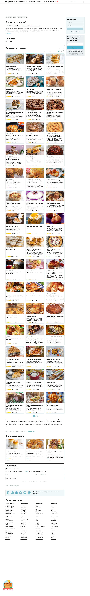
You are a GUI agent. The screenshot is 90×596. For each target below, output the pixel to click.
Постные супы (38, 533)
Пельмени (53, 507)
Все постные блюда (39, 539)
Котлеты (52, 505)
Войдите (27, 471)
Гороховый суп (39, 509)
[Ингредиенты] (75, 25)
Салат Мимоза (23, 510)
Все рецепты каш (24, 539)
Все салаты (23, 513)
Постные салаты (39, 530)
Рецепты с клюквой (9, 510)
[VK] (12, 492)
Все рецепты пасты (54, 526)
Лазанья (52, 521)
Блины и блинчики (9, 520)
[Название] (75, 22)
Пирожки (37, 523)
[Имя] (19, 474)
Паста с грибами (54, 520)
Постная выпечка (39, 534)
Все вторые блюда (54, 513)
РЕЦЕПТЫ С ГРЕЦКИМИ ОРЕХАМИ (52, 133)
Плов (52, 506)
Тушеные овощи (54, 511)
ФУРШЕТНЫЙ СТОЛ (9, 247)
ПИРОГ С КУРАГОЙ (50, 403)
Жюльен (22, 518)
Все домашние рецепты (10, 513)
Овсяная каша (23, 532)
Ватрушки (38, 518)
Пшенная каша (24, 536)
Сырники (7, 519)
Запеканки (7, 523)
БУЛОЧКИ (8, 293)
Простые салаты (24, 505)
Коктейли (53, 530)
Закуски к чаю (23, 524)
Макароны (53, 524)
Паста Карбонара (54, 518)
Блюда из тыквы (8, 511)
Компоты (52, 536)
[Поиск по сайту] (76, 2)
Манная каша (23, 534)
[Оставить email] (75, 44)
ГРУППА (7, 450)
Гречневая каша (24, 530)
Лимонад (52, 534)
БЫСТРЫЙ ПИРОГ (29, 336)
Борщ (37, 506)
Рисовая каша (23, 533)
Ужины (6, 524)
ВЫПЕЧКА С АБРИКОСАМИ (31, 110)
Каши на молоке (24, 537)
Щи (36, 505)
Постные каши (38, 536)
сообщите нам (31, 431)
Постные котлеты (39, 537)
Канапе (22, 520)
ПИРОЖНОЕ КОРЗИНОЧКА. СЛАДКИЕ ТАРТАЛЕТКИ (12, 315)
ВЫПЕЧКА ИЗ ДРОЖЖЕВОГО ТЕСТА (53, 179)
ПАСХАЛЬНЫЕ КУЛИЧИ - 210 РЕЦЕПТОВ (33, 179)
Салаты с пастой (54, 523)
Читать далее (8, 33)
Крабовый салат (24, 511)
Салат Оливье (23, 506)
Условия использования (44, 481)
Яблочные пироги (9, 509)
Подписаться (75, 47)
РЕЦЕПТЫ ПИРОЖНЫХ (50, 270)
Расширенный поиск (75, 31)
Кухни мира (7, 539)
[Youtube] (24, 492)
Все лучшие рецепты (9, 526)
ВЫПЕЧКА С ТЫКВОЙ (30, 247)
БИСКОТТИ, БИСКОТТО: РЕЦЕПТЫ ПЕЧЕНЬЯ (54, 336)
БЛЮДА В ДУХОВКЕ (9, 110)
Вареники (53, 509)
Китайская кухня (8, 534)
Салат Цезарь (23, 507)
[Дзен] (29, 492)
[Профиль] (84, 1)
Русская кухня (8, 530)
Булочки (37, 519)
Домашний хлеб (39, 521)
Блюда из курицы (9, 521)
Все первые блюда (39, 513)
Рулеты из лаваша (24, 519)
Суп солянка (38, 510)
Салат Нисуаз (23, 509)
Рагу (51, 510)
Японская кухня (8, 537)
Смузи (52, 537)
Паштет (22, 523)
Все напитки (53, 539)
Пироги (37, 524)
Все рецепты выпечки (40, 526)
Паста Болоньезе (54, 519)
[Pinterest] (20, 492)
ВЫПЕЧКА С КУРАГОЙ (30, 133)
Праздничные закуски (25, 521)
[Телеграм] (8, 492)
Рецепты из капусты (9, 505)
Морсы (52, 532)
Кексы (37, 520)
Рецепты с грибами (9, 507)
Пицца (6, 518)
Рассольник (38, 507)
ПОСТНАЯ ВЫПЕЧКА (9, 133)
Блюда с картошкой (9, 506)
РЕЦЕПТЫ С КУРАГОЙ (30, 293)
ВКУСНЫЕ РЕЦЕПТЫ (9, 179)
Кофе (52, 533)
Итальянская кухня (9, 533)
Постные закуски (39, 532)
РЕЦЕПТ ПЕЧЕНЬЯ (50, 110)
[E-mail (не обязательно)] (50, 474)
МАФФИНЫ (8, 336)
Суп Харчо (38, 511)
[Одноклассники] (16, 492)
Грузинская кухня (9, 532)
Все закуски (23, 526)
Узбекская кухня (8, 536)
